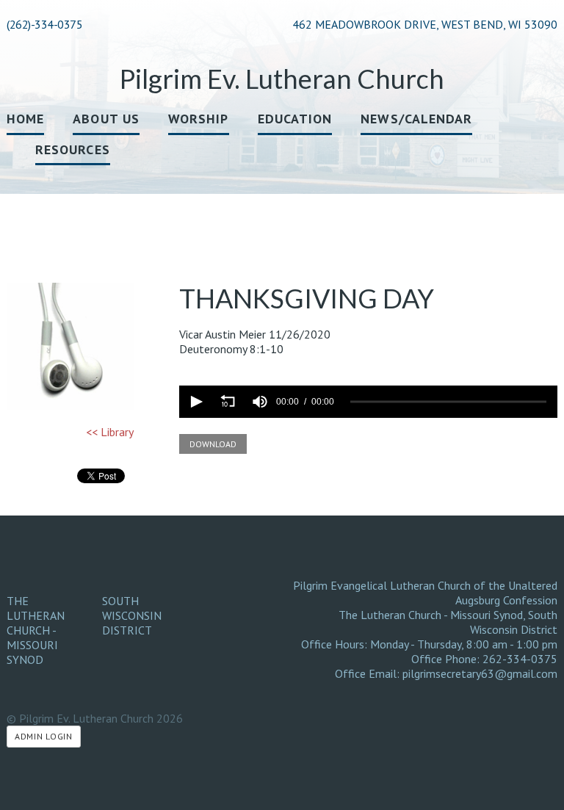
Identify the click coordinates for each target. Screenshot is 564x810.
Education (295, 118)
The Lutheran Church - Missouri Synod (36, 630)
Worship (198, 118)
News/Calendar (416, 118)
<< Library (110, 431)
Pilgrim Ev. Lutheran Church (282, 78)
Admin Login (44, 736)
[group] (260, 402)
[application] (368, 402)
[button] (195, 402)
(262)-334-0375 (44, 24)
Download (212, 443)
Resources (72, 149)
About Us (106, 118)
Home (25, 118)
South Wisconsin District (132, 615)
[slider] (448, 402)
